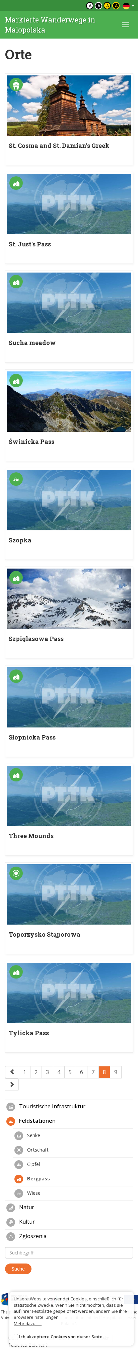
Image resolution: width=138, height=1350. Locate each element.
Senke (33, 1135)
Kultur (26, 1221)
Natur (26, 1207)
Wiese (33, 1192)
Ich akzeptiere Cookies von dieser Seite (60, 1337)
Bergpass (38, 1178)
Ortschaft (37, 1149)
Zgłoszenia (32, 1236)
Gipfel (33, 1164)
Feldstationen (37, 1120)
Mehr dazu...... (28, 1323)
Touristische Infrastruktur (51, 1106)
